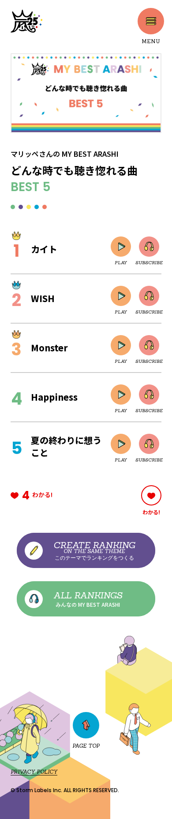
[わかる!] (151, 495)
